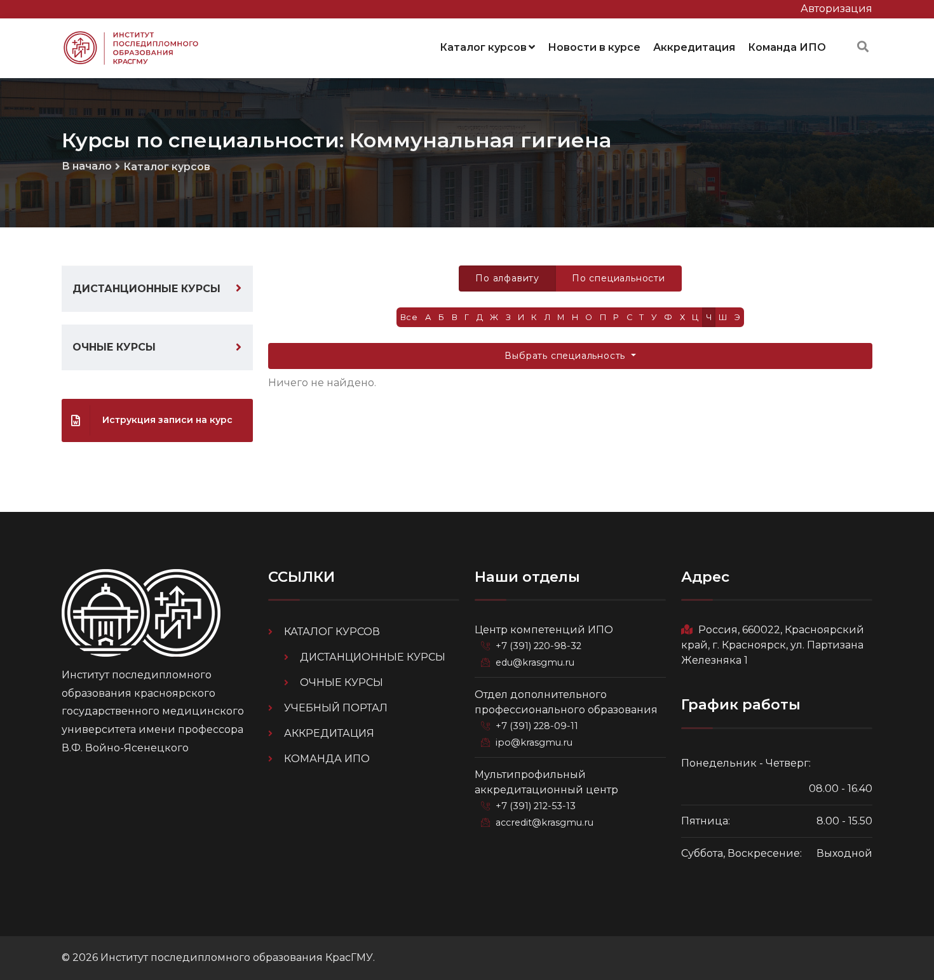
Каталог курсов (483, 47)
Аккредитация (694, 47)
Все (409, 317)
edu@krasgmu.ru (535, 662)
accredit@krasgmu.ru (544, 822)
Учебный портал (336, 708)
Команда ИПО (787, 47)
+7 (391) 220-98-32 (538, 646)
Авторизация (836, 9)
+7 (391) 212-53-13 (536, 806)
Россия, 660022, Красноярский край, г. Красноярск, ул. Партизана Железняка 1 (772, 645)
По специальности (618, 278)
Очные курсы (114, 347)
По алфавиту (507, 278)
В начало (87, 166)
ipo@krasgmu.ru (534, 742)
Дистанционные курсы (146, 289)
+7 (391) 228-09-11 (537, 726)
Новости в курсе (594, 47)
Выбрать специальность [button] (566, 355)
